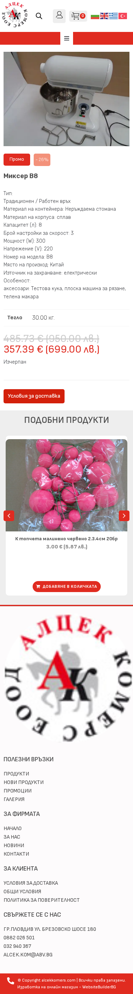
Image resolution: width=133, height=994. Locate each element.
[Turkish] (123, 16)
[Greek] (113, 16)
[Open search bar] (39, 16)
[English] (104, 16)
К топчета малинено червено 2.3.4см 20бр (66, 539)
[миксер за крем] (66, 99)
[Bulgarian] (95, 16)
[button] (66, 38)
